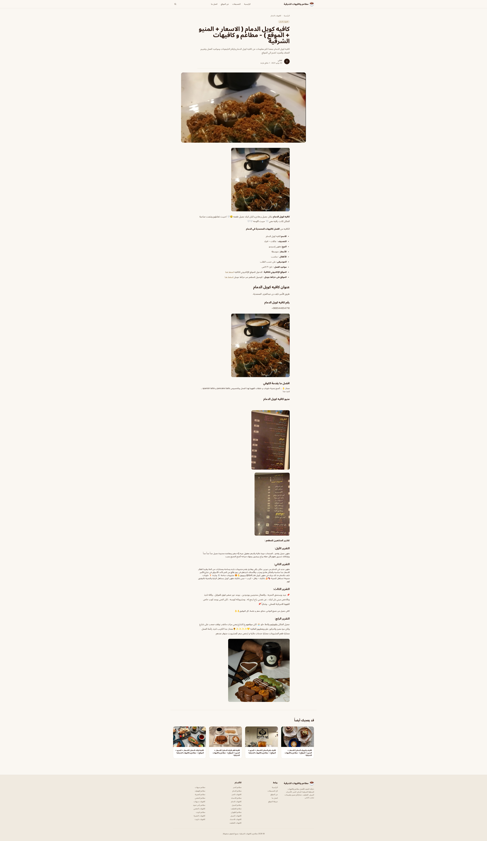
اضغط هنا (229, 272)
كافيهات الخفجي (199, 808)
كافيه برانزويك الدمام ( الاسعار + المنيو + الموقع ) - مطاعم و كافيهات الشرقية (298, 752)
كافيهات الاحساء (235, 819)
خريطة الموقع (273, 801)
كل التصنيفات (273, 791)
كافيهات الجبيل (236, 816)
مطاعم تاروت (200, 812)
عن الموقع (225, 4)
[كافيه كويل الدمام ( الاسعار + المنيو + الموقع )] (243, 179)
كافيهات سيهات (199, 801)
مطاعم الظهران (236, 812)
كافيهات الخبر (236, 794)
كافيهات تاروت (200, 819)
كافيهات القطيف (235, 823)
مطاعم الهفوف (200, 791)
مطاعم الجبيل (236, 805)
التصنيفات (236, 4)
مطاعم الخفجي (200, 798)
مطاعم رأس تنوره (199, 805)
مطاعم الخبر (237, 787)
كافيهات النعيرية (199, 816)
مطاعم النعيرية (200, 794)
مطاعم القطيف (236, 808)
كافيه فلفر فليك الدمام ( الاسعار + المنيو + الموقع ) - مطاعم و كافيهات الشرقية (226, 752)
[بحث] (175, 4)
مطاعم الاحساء (236, 798)
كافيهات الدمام (276, 15)
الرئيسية (247, 4)
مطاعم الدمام (236, 791)
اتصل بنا (214, 4)
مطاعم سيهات (200, 787)
